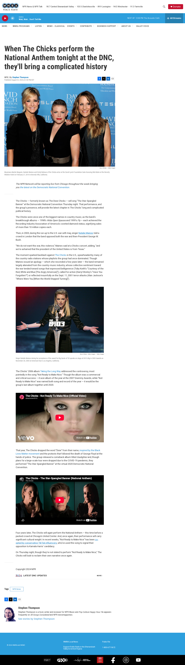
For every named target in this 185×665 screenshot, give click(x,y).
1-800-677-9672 (108, 647)
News (4, 26)
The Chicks (60, 255)
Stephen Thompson (20, 77)
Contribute (86, 26)
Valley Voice (142, 26)
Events (71, 26)
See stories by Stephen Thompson (36, 618)
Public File (106, 642)
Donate (177, 6)
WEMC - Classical (56, 26)
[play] (5, 18)
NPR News (17, 589)
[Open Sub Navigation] (9, 26)
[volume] (12, 18)
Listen (38, 26)
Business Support (106, 26)
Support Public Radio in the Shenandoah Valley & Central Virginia (79, 648)
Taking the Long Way (50, 371)
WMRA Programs (21, 26)
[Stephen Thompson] (10, 613)
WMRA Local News (70, 642)
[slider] (16, 18)
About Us (126, 26)
